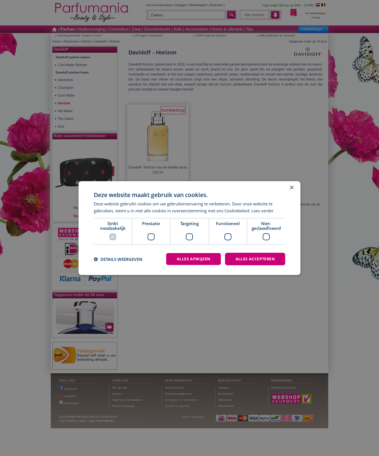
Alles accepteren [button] (255, 258)
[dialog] (189, 228)
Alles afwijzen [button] (193, 258)
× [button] (291, 187)
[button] (118, 259)
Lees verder (262, 210)
